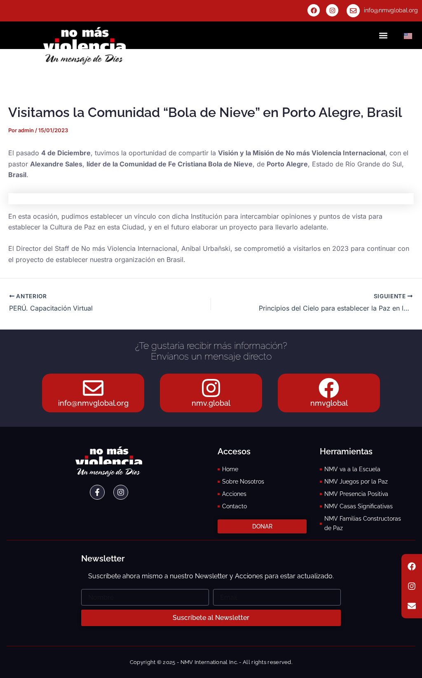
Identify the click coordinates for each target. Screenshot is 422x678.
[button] (383, 35)
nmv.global (211, 403)
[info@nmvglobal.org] (353, 10)
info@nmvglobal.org (391, 10)
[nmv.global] (211, 388)
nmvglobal (329, 403)
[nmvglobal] (329, 388)
